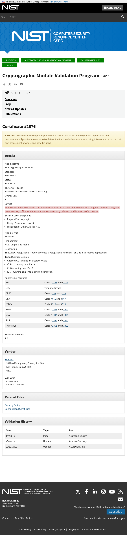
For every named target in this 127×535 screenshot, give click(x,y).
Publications (13, 114)
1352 (65, 325)
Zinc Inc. (9, 359)
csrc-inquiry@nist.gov (113, 518)
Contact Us (7, 518)
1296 (54, 309)
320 (64, 304)
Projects (10, 60)
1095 (65, 315)
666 (54, 298)
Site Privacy (25, 529)
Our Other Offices (24, 518)
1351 (54, 325)
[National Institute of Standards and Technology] (27, 491)
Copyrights (73, 529)
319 (54, 304)
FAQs (8, 104)
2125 (54, 282)
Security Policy (12, 405)
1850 (65, 320)
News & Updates (15, 109)
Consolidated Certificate (17, 409)
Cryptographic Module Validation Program (48, 60)
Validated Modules (90, 60)
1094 (54, 315)
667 (64, 298)
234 (64, 293)
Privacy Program (57, 529)
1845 (54, 320)
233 (54, 293)
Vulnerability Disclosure (93, 529)
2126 (65, 282)
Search (9, 65)
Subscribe (115, 512)
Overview (11, 99)
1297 (65, 309)
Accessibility (39, 529)
